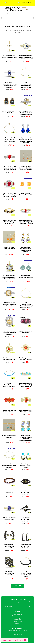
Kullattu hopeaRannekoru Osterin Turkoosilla (9, 465)
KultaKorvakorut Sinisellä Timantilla (9, 111)
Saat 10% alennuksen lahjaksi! (12, 640)
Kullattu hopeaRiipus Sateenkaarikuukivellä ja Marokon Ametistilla (9, 277)
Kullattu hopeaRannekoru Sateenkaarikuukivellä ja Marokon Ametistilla (26, 305)
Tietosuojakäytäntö (17, 618)
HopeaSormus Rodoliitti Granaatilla (25, 331)
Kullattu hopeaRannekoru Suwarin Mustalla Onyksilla (26, 574)
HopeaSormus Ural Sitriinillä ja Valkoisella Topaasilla (9, 304)
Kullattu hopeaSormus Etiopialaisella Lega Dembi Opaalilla (9, 222)
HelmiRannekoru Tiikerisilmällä (9, 491)
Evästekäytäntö (17, 621)
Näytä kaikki (17, 586)
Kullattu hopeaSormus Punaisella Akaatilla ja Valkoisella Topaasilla (9, 168)
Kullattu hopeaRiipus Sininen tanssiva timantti (9, 56)
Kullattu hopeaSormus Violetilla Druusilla (9, 518)
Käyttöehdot (17, 619)
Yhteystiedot (17, 623)
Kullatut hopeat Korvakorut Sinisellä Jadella (25, 465)
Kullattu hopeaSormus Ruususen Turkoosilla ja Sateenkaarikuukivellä (25, 385)
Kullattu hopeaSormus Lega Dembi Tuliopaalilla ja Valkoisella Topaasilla (26, 222)
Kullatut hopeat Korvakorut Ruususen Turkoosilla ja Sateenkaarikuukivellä (25, 438)
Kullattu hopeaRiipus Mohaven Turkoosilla (9, 358)
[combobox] (17, 18)
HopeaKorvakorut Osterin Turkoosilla (9, 436)
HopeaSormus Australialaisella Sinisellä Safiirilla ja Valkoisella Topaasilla (9, 85)
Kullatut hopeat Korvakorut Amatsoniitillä (26, 276)
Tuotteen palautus (17, 616)
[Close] (25, 640)
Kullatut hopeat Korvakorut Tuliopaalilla (25, 194)
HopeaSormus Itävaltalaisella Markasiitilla (25, 492)
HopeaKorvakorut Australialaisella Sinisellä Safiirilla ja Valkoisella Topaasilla (26, 140)
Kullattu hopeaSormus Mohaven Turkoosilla (25, 358)
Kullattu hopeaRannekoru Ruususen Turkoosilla (9, 385)
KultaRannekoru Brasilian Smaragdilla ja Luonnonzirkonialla (9, 139)
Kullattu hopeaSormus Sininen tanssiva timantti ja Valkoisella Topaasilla (26, 57)
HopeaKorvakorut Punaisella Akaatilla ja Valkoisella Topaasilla (25, 168)
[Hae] (31, 18)
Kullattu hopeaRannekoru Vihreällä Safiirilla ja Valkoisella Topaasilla (25, 85)
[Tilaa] (30, 606)
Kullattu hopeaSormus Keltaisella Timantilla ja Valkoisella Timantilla (25, 112)
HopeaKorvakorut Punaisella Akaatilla (9, 248)
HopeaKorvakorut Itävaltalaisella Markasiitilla (9, 546)
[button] (2, 9)
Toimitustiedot (17, 614)
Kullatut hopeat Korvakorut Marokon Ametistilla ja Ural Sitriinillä (25, 249)
